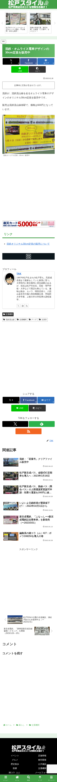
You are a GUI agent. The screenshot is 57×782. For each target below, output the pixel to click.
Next (54, 23)
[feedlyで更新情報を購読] (23, 306)
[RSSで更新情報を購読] (27, 306)
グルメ (15, 760)
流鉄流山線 (10, 320)
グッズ (34, 320)
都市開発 (42, 760)
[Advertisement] (28, 188)
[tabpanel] (16, 22)
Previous (2, 23)
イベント (15, 755)
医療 (15, 768)
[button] (37, 69)
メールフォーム (42, 772)
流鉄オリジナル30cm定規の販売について (28, 244)
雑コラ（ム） (15, 772)
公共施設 (42, 764)
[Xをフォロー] (18, 306)
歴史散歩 (15, 764)
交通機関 (9, 314)
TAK (19, 273)
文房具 (44, 320)
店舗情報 (42, 755)
